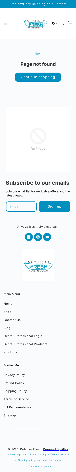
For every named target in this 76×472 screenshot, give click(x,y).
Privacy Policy (14, 375)
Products (10, 352)
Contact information (50, 460)
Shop (7, 312)
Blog (7, 328)
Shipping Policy (15, 391)
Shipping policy (27, 460)
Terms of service (59, 454)
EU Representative (17, 407)
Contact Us (12, 320)
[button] (5, 23)
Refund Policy (14, 383)
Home (8, 303)
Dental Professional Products (25, 344)
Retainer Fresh (30, 449)
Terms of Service (16, 399)
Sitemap (10, 415)
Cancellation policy (40, 466)
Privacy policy (38, 454)
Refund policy (18, 454)
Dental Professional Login (23, 336)
